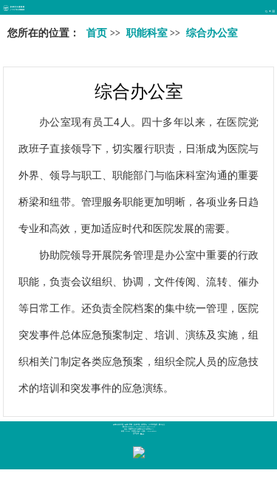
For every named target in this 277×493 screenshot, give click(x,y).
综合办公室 (139, 91)
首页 (96, 32)
